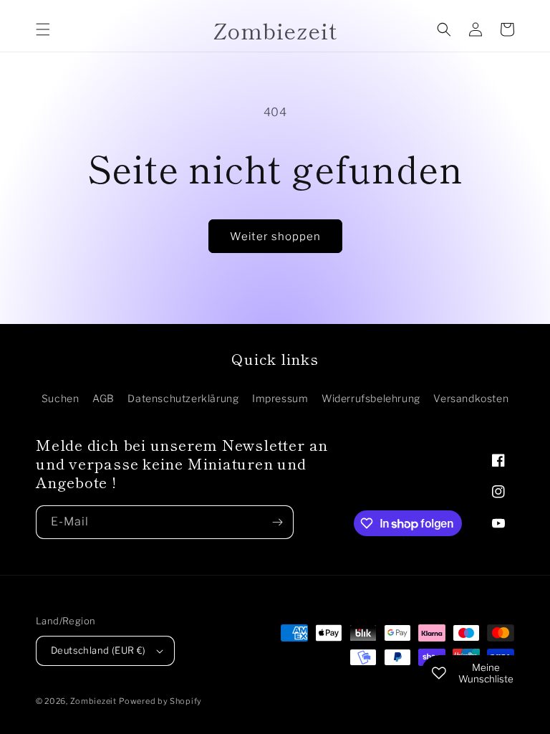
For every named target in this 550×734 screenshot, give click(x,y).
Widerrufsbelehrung (371, 398)
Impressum (280, 398)
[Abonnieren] (277, 522)
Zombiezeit (93, 701)
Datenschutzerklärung (182, 398)
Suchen (60, 398)
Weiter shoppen (275, 236)
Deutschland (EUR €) (98, 650)
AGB (103, 398)
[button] (43, 29)
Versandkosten (470, 398)
